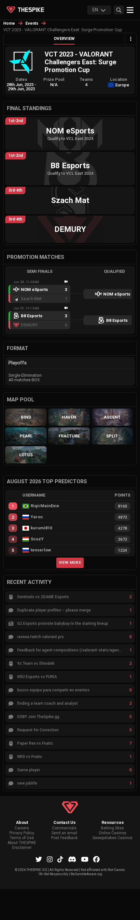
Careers (22, 828)
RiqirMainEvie (45, 506)
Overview (64, 38)
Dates (21, 79)
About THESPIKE (21, 843)
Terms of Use (22, 838)
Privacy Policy (21, 833)
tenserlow (41, 550)
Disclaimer (22, 848)
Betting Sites (112, 828)
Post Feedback (64, 838)
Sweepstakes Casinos (112, 838)
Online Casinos (112, 833)
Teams (86, 79)
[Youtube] (85, 859)
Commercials (64, 828)
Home (9, 23)
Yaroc (37, 517)
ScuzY (37, 539)
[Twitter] (38, 859)
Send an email (64, 833)
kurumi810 (41, 528)
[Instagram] (50, 859)
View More (70, 562)
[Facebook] (96, 859)
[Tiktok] (60, 859)
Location (118, 79)
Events (32, 23)
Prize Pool (53, 79)
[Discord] (72, 859)
